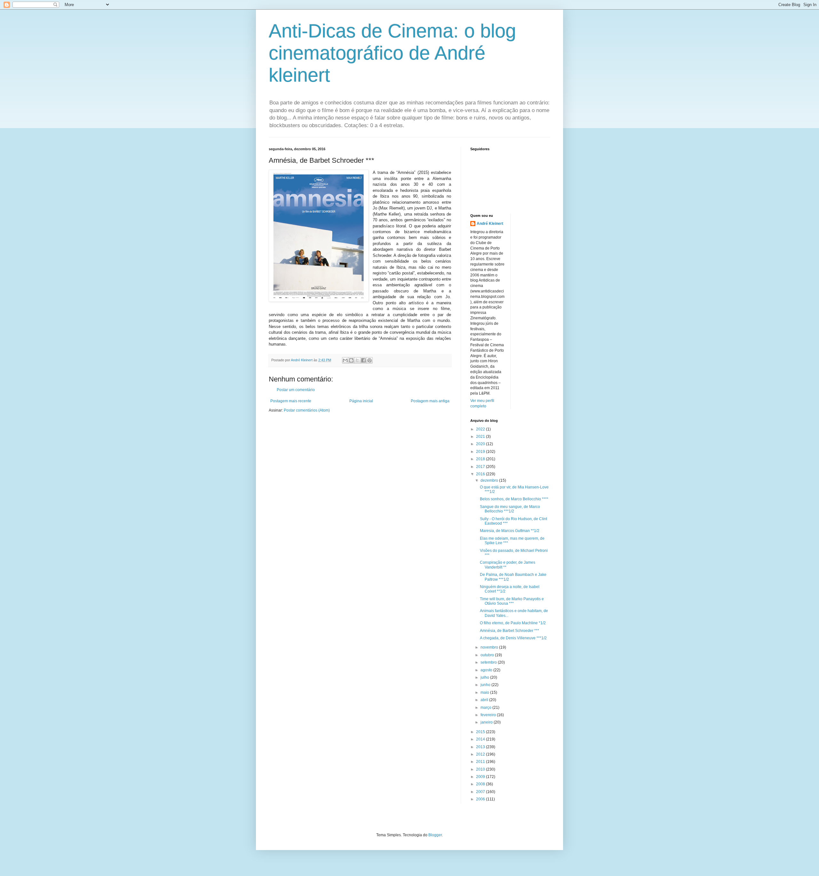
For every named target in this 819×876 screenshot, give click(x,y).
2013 (481, 747)
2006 (481, 799)
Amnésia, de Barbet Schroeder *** (509, 630)
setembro (489, 662)
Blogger (435, 835)
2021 (481, 436)
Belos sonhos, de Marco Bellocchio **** (514, 499)
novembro (490, 647)
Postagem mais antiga (430, 401)
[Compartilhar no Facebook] (363, 360)
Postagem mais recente (290, 401)
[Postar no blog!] (351, 360)
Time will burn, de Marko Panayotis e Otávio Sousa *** (512, 601)
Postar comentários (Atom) (307, 410)
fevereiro (489, 715)
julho (485, 677)
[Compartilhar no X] (357, 360)
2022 (481, 429)
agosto (487, 670)
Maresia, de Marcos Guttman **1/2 (509, 530)
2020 (481, 444)
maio (485, 692)
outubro (488, 655)
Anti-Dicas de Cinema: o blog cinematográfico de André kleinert (392, 53)
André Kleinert (490, 223)
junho (486, 685)
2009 (481, 776)
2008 (481, 784)
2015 (481, 732)
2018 (481, 459)
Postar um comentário (296, 390)
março (486, 707)
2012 (481, 754)
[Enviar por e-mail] (345, 360)
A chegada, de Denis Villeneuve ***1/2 (513, 638)
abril (485, 700)
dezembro (490, 480)
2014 (481, 739)
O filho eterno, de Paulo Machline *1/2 (513, 623)
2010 (481, 769)
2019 (481, 451)
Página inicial (361, 401)
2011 (481, 761)
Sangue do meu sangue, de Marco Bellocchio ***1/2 (510, 508)
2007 (481, 792)
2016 (481, 474)
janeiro (487, 722)
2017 (481, 466)
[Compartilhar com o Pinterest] (369, 360)
